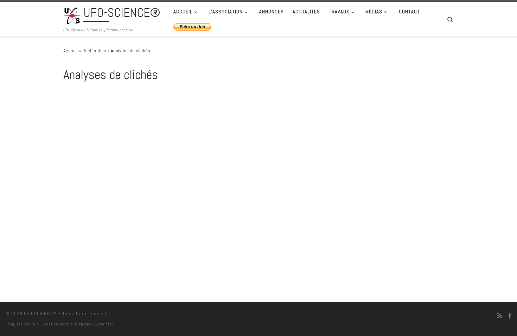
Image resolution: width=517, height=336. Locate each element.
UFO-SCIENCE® (40, 314)
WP (35, 324)
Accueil (70, 50)
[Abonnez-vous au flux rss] (499, 315)
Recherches (94, 50)
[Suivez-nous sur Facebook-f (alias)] (510, 315)
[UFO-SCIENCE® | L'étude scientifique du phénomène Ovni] (72, 15)
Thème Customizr (96, 324)
